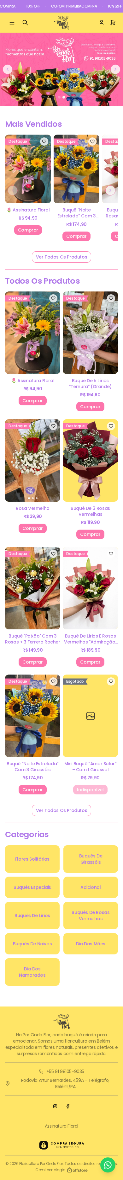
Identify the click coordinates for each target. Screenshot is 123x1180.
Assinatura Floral (61, 1126)
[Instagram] (55, 1106)
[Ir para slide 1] (59, 97)
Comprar (28, 230)
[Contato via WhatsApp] (107, 1164)
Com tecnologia (50, 1169)
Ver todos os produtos (61, 257)
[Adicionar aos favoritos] (44, 141)
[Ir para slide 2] (63, 97)
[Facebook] (68, 1106)
